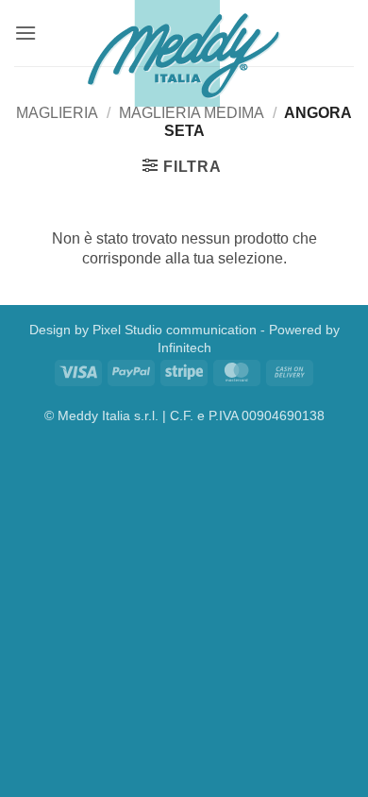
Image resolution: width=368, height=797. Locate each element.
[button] (25, 32)
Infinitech (184, 347)
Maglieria (57, 113)
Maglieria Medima (191, 113)
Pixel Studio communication (174, 329)
